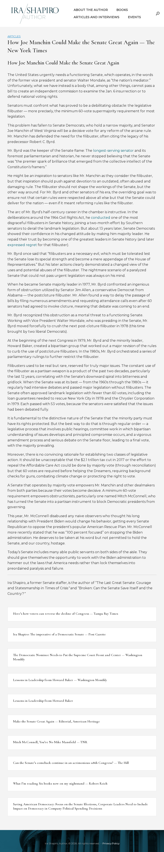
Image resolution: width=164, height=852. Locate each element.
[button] (157, 13)
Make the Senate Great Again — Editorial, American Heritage (56, 721)
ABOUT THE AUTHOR (91, 10)
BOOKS (122, 10)
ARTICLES (14, 36)
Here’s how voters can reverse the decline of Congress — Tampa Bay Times (65, 613)
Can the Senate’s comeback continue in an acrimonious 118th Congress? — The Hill (71, 763)
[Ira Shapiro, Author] (35, 13)
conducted (100, 218)
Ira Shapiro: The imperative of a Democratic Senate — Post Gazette (59, 634)
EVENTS (134, 17)
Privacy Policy (110, 843)
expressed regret (22, 245)
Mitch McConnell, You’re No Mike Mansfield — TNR (50, 742)
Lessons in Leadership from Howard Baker (43, 701)
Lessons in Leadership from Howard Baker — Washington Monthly (60, 680)
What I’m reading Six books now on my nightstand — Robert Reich (60, 783)
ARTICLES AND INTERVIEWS (96, 17)
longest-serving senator (113, 151)
